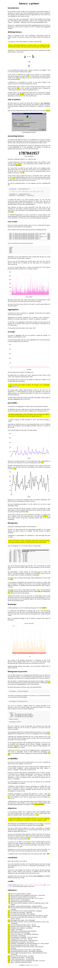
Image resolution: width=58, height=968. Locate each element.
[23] (49, 795)
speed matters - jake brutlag (18, 935)
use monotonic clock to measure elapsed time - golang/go (26, 911)
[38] (41, 804)
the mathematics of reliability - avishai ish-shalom (24, 937)
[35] (21, 94)
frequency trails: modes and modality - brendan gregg (25, 926)
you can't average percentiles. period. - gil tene (23, 925)
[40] (48, 854)
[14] (15, 468)
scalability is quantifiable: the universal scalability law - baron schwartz (30, 943)
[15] (27, 511)
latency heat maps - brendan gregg (20, 932)
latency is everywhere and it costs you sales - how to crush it (27, 898)
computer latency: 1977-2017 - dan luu (21, 939)
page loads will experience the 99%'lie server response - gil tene (29, 915)
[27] (34, 804)
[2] (28, 76)
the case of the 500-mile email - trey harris (22, 956)
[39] (43, 804)
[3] (19, 79)
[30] (38, 573)
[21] (9, 593)
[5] (16, 165)
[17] (46, 516)
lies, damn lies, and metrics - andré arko (21, 912)
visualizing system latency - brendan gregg (22, 957)
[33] (9, 755)
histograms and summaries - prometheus (21, 928)
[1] (40, 41)
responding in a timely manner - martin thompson (24, 940)
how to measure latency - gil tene (21, 893)
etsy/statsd (13, 948)
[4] (47, 110)
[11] (15, 386)
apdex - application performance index (21, 962)
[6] (17, 165)
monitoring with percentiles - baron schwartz (23, 914)
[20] (39, 591)
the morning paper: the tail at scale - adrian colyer (24, 945)
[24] (49, 110)
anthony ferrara (38, 885)
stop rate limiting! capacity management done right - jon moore (28, 960)
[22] (43, 608)
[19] (12, 591)
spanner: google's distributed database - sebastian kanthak (26, 906)
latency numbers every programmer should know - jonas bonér (28, 895)
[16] (44, 516)
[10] (13, 178)
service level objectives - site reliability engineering (24, 934)
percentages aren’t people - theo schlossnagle (23, 920)
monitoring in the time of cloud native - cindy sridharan (26, 949)
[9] (23, 172)
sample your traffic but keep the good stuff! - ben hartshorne (27, 946)
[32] (12, 212)
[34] (42, 825)
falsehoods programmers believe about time (22, 901)
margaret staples (28, 885)
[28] (36, 804)
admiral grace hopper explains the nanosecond (23, 897)
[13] (42, 462)
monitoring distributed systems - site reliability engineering (27, 951)
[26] (18, 88)
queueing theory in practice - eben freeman (22, 942)
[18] (11, 579)
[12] (17, 386)
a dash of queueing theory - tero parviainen (22, 959)
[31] (49, 753)
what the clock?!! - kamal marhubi (20, 900)
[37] (45, 608)
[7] (19, 165)
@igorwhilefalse (34, 965)
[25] (9, 797)
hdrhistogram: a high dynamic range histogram (23, 931)
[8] (20, 165)
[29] (39, 804)
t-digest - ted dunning (16, 929)
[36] (23, 94)
